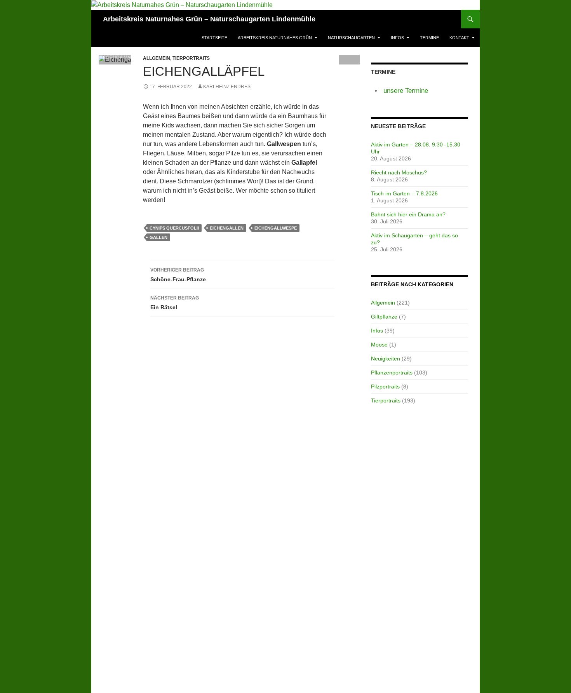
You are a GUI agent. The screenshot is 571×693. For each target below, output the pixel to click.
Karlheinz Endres (227, 86)
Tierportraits (191, 58)
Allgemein (383, 302)
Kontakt (459, 37)
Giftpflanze (384, 316)
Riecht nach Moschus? (399, 172)
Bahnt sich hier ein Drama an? (408, 214)
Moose (379, 344)
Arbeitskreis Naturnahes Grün (275, 37)
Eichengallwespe (275, 228)
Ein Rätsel (174, 302)
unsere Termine (405, 90)
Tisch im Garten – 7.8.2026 (404, 193)
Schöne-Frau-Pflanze (178, 274)
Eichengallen (227, 228)
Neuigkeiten (385, 358)
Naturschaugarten (351, 37)
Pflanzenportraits (392, 372)
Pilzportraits (385, 386)
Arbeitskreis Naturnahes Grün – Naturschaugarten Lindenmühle (209, 19)
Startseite (214, 37)
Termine (429, 37)
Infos (397, 37)
